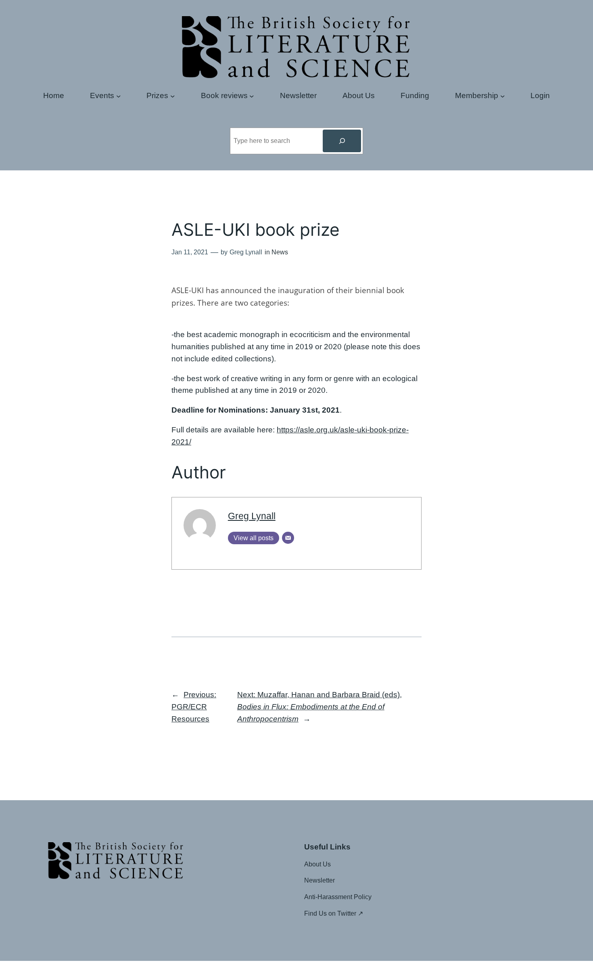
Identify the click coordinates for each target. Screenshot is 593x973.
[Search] (342, 141)
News (279, 252)
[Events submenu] (118, 95)
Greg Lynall (252, 516)
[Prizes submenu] (172, 95)
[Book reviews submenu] (251, 95)
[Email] (288, 538)
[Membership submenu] (502, 95)
